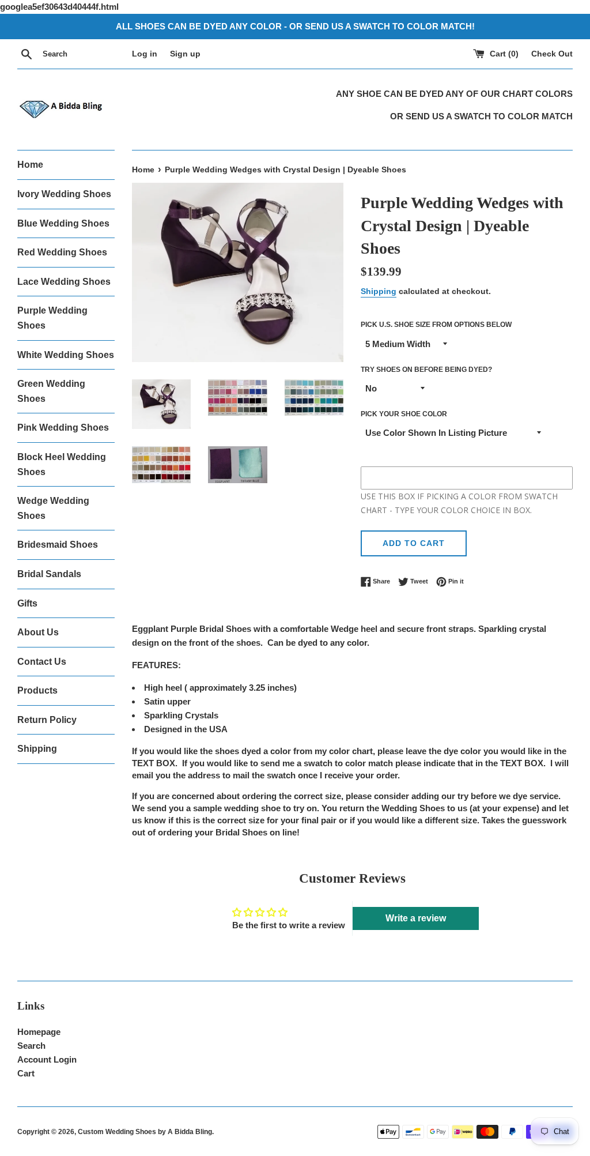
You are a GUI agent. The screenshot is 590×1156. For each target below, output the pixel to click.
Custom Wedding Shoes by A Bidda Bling (145, 1132)
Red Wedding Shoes (62, 252)
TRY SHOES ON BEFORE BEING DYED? (426, 370)
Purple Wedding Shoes (52, 318)
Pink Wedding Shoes (63, 427)
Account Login (47, 1059)
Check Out (552, 54)
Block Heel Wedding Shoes (61, 464)
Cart (26, 1073)
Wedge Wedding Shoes (53, 508)
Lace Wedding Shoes (64, 282)
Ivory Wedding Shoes (64, 194)
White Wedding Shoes (65, 355)
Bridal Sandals (49, 574)
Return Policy (47, 720)
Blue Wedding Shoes (63, 223)
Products (37, 690)
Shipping (37, 749)
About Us (38, 632)
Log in (144, 54)
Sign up (185, 54)
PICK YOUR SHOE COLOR (404, 414)
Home (30, 165)
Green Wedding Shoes (51, 391)
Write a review (415, 918)
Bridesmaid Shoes (57, 544)
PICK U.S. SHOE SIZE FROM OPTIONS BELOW (436, 325)
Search (31, 1045)
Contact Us (41, 662)
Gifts (27, 603)
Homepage (38, 1032)
